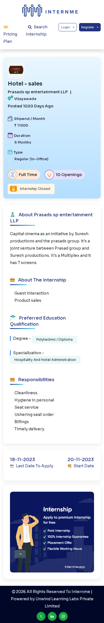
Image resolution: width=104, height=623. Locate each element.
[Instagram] (63, 616)
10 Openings (68, 174)
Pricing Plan (10, 38)
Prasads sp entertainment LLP (38, 91)
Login (65, 27)
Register (87, 27)
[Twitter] (41, 616)
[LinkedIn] (52, 616)
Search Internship (36, 30)
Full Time (27, 174)
